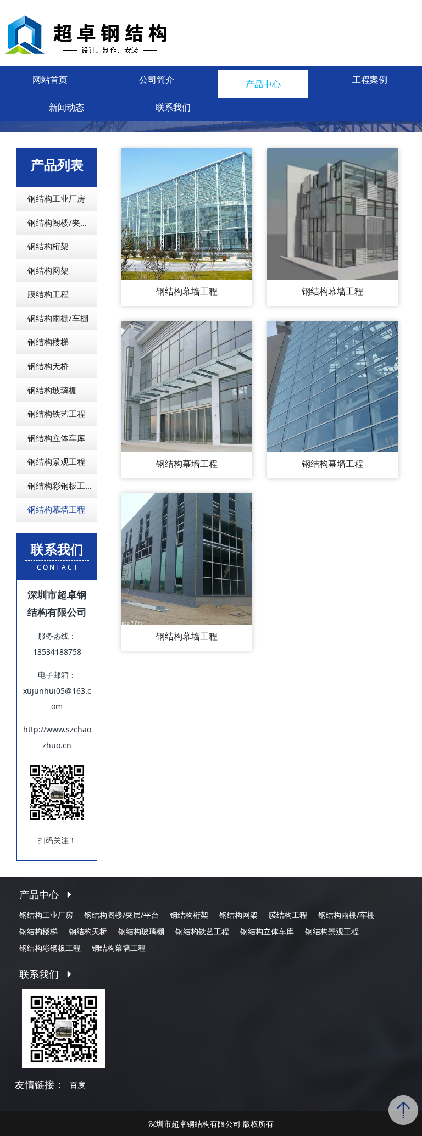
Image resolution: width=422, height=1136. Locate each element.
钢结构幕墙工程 (56, 509)
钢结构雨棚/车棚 (57, 318)
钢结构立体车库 (56, 437)
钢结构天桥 (48, 365)
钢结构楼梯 (48, 341)
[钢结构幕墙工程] (186, 213)
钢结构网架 (48, 270)
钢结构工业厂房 (56, 198)
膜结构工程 (48, 293)
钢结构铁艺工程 (56, 413)
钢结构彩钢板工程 (60, 485)
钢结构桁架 (48, 246)
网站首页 (50, 80)
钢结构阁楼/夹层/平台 (62, 222)
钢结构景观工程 (56, 461)
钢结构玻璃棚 (52, 390)
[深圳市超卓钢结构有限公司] (115, 32)
